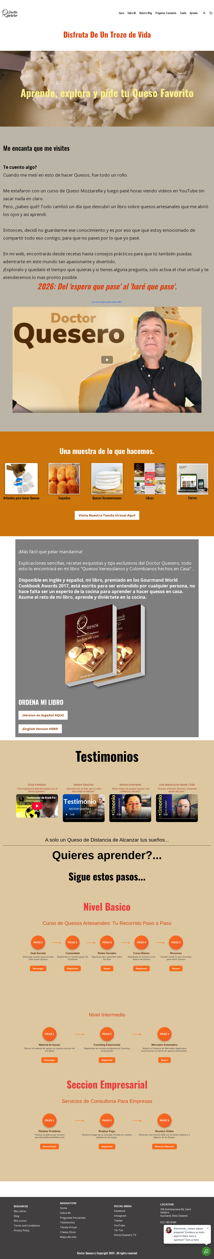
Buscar (176, 968)
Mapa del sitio (68, 1237)
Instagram (120, 1215)
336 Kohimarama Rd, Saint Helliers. (175, 1211)
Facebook (119, 1211)
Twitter (118, 1220)
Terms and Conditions (27, 1225)
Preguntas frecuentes (165, 13)
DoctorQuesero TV (125, 1235)
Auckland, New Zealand (174, 1215)
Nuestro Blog (145, 13)
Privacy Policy (21, 1230)
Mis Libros (20, 1211)
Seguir (107, 968)
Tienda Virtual (68, 1227)
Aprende (194, 13)
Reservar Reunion (164, 1146)
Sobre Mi (132, 13)
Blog (16, 1216)
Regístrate (72, 968)
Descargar (38, 968)
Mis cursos (20, 1220)
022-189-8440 (168, 1222)
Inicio (121, 13)
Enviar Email (49, 1146)
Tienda (183, 13)
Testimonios (67, 1222)
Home (63, 1208)
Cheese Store (68, 1232)
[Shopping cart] (210, 13)
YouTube (119, 1225)
